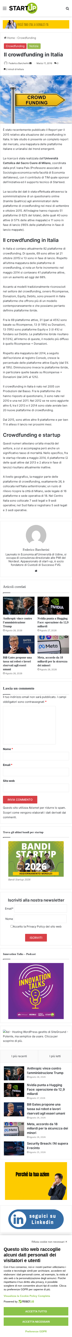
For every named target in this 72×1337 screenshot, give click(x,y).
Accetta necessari (36, 1321)
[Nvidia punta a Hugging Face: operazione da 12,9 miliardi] (53, 606)
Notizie (34, 46)
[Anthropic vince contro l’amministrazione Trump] (19, 606)
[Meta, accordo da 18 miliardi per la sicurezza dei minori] (53, 644)
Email (7, 765)
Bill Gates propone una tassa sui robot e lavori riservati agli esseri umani (46, 1109)
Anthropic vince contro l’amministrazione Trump (17, 622)
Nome (8, 749)
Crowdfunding (26, 38)
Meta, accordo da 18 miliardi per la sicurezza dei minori (52, 661)
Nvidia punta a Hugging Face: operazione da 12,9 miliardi (52, 622)
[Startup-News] (23, 8)
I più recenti (19, 1056)
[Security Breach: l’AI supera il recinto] (14, 1148)
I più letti (55, 1056)
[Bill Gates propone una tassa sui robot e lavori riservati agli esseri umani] (19, 644)
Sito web (9, 781)
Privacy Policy (36, 926)
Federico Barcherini (19, 63)
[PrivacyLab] (26, 1301)
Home (10, 38)
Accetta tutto (36, 1311)
